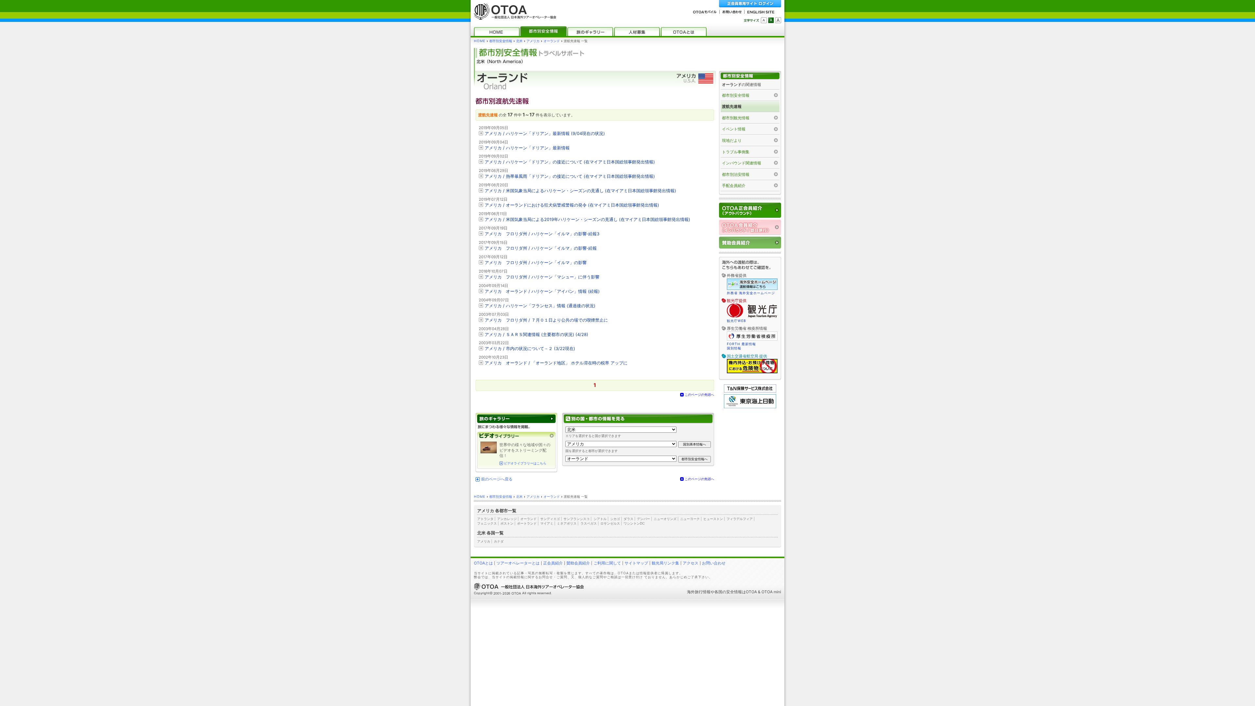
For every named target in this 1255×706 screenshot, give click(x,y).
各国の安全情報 (728, 591)
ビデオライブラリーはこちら (525, 463)
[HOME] (497, 31)
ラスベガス (588, 523)
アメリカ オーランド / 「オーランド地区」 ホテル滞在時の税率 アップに (556, 363)
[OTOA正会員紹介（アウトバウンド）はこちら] (750, 210)
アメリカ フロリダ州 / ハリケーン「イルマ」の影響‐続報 (541, 248)
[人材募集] (637, 31)
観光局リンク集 (665, 563)
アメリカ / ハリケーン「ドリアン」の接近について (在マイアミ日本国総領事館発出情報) (570, 162)
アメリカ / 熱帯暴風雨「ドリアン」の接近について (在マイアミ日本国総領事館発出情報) (570, 176)
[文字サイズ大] (778, 20)
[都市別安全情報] (543, 31)
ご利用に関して (607, 563)
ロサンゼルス (610, 523)
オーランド (552, 41)
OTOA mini (771, 591)
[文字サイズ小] (764, 20)
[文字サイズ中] (771, 20)
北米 (519, 41)
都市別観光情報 (735, 117)
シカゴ (615, 519)
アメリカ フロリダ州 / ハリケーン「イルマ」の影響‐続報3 (542, 233)
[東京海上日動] (750, 406)
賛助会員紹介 (578, 563)
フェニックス (487, 523)
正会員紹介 (553, 563)
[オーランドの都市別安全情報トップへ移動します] (750, 76)
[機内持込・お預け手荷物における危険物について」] (752, 372)
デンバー (643, 519)
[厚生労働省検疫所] (752, 340)
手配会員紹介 (733, 185)
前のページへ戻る (496, 479)
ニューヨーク (690, 519)
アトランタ (485, 519)
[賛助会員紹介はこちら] (750, 243)
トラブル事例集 (735, 151)
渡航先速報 (732, 106)
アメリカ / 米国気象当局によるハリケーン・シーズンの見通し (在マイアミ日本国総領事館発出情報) (580, 190)
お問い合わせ (714, 563)
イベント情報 (733, 128)
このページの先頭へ (699, 394)
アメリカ (533, 41)
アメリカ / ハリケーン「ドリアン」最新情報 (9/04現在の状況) (545, 133)
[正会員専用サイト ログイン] (750, 4)
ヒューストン (713, 519)
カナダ (499, 541)
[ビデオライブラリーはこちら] (516, 436)
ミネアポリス (567, 523)
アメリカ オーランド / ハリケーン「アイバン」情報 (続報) (542, 291)
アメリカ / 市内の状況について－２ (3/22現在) (530, 348)
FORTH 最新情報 (741, 344)
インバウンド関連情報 (741, 162)
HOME (479, 41)
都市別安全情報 (500, 41)
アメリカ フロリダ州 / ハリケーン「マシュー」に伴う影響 (542, 277)
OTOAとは (483, 563)
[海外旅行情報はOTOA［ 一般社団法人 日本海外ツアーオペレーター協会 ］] (513, 16)
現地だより (732, 140)
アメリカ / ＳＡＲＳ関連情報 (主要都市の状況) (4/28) (536, 334)
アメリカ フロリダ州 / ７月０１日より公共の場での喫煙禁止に (546, 320)
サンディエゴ (550, 519)
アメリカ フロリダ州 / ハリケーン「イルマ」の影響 (536, 262)
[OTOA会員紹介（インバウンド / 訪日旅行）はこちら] (750, 227)
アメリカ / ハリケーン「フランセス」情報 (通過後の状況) (540, 305)
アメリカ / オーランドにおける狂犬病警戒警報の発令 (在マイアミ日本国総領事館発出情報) (572, 205)
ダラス (628, 519)
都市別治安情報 (735, 174)
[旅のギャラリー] (590, 31)
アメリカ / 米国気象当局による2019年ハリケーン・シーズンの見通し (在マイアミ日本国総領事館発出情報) (587, 219)
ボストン (506, 523)
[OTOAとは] (684, 31)
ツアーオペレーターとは (518, 563)
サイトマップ (636, 563)
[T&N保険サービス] (750, 391)
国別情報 (734, 348)
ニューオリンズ (665, 519)
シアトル (600, 519)
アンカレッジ (507, 519)
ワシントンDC (634, 523)
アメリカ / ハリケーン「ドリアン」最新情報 (527, 147)
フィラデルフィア (740, 519)
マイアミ (546, 523)
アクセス (690, 563)
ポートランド (527, 523)
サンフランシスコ (576, 519)
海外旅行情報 (699, 591)
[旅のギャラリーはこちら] (516, 418)
